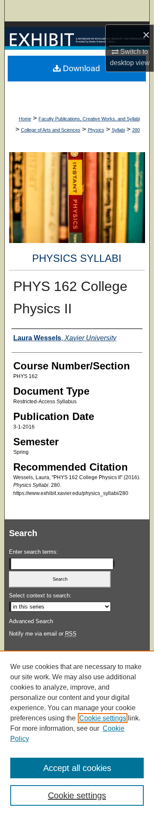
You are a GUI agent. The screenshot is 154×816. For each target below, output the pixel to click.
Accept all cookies (77, 768)
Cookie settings (102, 718)
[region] (77, 733)
